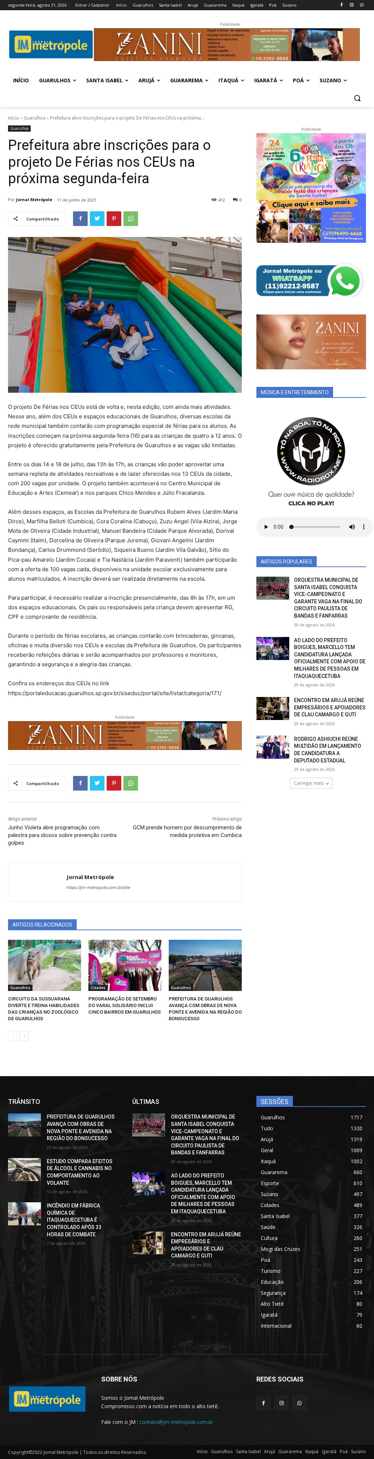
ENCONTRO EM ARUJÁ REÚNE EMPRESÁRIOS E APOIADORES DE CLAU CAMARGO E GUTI (330, 707)
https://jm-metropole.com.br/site (98, 887)
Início (13, 118)
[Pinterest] (114, 218)
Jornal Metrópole (34, 199)
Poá (344, 1451)
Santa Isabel (248, 1451)
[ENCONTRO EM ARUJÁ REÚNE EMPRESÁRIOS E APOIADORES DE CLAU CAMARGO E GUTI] (272, 708)
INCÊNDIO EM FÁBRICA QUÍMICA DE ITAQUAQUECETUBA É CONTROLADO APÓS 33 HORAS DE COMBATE (74, 1220)
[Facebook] (341, 5)
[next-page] (24, 1036)
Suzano (358, 1451)
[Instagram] (351, 5)
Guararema (290, 1451)
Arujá (269, 1451)
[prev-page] (12, 1036)
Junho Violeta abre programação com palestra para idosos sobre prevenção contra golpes (62, 835)
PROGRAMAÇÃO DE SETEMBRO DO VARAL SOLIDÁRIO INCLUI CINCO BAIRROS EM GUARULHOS (124, 1005)
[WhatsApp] (362, 5)
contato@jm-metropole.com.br (176, 1421)
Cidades (98, 987)
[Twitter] (97, 218)
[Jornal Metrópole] (37, 882)
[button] (357, 98)
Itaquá (311, 1451)
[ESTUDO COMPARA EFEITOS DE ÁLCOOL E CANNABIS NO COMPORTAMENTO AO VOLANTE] (24, 1169)
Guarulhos (34, 118)
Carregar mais (309, 783)
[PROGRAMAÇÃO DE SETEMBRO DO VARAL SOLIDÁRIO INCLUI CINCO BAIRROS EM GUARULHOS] (124, 965)
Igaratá (329, 1451)
